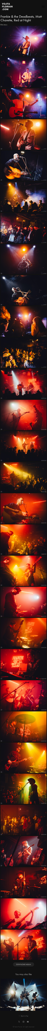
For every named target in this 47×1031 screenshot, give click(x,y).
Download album (23, 964)
